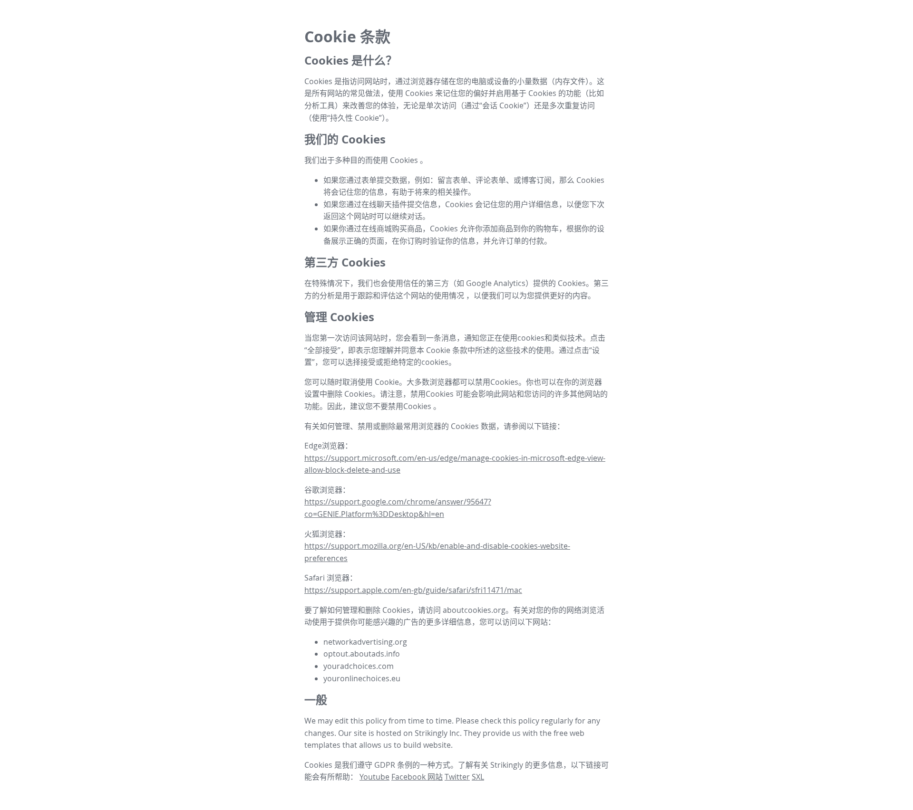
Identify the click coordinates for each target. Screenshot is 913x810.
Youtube (374, 777)
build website (427, 745)
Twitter (457, 777)
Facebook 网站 (417, 777)
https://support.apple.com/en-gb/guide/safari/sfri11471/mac (413, 590)
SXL (478, 777)
